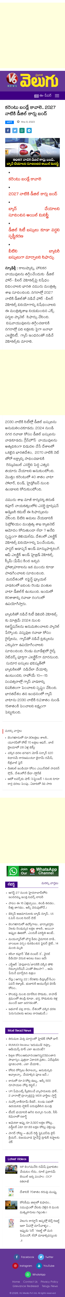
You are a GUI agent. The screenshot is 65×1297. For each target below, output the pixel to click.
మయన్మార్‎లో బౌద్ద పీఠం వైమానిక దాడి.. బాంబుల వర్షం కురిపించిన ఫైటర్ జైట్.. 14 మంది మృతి (33, 944)
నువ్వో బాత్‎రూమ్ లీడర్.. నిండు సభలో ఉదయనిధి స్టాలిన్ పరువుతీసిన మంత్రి (31, 1104)
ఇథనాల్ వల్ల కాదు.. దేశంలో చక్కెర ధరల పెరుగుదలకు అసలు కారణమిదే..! (32, 1011)
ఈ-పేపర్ (46, 95)
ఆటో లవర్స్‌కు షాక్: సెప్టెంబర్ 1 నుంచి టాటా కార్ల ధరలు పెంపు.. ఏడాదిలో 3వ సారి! (34, 782)
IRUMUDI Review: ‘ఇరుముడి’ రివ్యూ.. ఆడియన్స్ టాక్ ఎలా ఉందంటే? (30, 1047)
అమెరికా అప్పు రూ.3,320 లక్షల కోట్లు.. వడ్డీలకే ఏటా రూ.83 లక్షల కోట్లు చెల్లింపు (32, 1125)
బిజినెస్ (9, 122)
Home (16, 1282)
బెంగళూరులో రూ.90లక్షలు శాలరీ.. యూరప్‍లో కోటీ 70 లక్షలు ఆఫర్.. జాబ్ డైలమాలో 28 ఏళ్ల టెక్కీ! (31, 743)
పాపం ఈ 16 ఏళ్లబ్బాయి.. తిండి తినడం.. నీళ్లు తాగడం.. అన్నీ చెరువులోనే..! (32, 906)
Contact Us (30, 1282)
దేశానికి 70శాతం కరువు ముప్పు (38, 1192)
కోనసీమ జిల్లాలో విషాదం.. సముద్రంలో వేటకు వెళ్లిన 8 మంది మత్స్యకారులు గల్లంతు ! (39, 1207)
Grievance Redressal (26, 1286)
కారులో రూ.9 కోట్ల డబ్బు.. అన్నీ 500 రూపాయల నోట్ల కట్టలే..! (30, 1083)
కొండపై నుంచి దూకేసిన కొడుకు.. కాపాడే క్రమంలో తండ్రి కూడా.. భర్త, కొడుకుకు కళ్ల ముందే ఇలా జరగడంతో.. (33, 999)
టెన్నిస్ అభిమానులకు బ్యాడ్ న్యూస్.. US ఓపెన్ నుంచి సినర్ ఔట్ (31, 916)
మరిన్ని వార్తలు (50, 883)
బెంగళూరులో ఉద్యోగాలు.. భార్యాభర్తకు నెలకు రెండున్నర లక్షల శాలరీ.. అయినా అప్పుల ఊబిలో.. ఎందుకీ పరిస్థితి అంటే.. (32, 929)
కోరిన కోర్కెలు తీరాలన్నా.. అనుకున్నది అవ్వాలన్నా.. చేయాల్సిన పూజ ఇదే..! (30, 1073)
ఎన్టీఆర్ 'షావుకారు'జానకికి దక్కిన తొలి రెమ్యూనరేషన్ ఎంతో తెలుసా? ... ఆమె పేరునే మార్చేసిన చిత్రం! (31, 969)
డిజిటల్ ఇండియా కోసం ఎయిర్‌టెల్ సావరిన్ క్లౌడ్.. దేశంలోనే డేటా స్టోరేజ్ (34, 771)
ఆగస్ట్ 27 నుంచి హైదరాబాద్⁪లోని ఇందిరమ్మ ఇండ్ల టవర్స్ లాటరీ (28, 895)
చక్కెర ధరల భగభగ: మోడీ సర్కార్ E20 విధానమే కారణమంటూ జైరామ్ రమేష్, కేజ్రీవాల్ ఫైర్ (30, 758)
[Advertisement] (32, 35)
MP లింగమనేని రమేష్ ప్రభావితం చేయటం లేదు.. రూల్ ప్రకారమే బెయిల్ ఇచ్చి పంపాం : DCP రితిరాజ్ (39, 1175)
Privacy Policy (49, 1282)
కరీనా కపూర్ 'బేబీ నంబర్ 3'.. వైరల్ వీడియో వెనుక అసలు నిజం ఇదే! (29, 956)
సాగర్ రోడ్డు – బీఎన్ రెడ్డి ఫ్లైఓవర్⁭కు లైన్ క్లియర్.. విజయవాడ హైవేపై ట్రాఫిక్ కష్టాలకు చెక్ (34, 1138)
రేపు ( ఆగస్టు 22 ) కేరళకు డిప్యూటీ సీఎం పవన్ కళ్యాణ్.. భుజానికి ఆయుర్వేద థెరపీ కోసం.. (32, 984)
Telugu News (50, 1286)
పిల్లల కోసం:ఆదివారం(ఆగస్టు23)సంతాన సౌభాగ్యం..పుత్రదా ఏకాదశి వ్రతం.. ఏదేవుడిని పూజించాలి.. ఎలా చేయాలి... (34, 1060)
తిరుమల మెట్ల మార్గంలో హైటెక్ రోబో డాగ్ (33, 1039)
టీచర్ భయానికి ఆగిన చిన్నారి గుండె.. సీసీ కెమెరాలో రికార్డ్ (33, 1115)
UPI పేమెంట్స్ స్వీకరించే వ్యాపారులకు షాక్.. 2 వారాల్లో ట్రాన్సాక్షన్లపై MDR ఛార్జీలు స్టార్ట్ (33, 1094)
